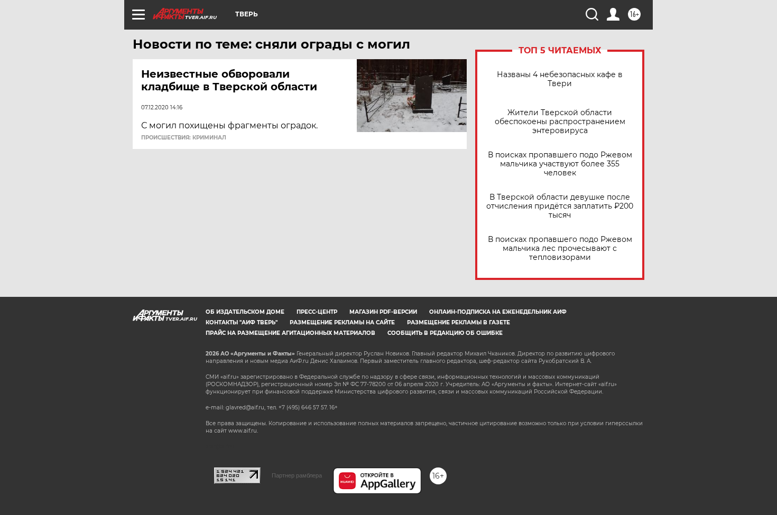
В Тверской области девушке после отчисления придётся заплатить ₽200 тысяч (559, 206)
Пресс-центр (317, 311)
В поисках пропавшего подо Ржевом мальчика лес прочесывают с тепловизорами (560, 248)
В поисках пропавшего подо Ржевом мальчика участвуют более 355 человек (560, 164)
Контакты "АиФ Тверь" (242, 322)
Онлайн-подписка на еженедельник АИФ (498, 311)
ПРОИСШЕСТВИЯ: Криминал (183, 138)
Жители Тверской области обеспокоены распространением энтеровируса (560, 121)
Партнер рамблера (297, 475)
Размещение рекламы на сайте (342, 322)
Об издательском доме (245, 311)
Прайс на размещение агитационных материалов (290, 333)
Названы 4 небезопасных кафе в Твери (560, 79)
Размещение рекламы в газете (458, 322)
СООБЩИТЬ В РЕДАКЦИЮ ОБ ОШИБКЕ (445, 333)
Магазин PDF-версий (383, 311)
